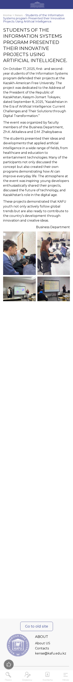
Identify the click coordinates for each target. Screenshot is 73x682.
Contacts (42, 648)
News (19, 15)
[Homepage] (37, 5)
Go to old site (36, 626)
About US (42, 643)
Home (7, 15)
